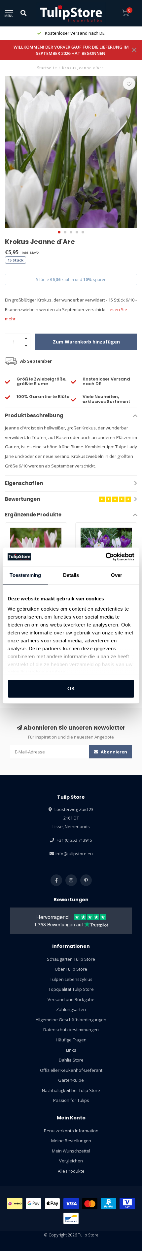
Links (71, 1050)
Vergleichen (71, 1161)
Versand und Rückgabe (71, 999)
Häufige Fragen (71, 1040)
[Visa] (71, 1203)
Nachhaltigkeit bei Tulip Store (71, 1090)
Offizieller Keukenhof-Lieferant (71, 1070)
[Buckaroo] (127, 1203)
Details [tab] (71, 575)
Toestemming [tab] (25, 575)
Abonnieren (113, 752)
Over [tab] (116, 575)
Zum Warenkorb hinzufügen (86, 342)
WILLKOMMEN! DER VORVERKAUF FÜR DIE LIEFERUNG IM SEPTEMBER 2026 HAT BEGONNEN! (71, 50)
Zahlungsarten (71, 1009)
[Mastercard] (90, 1203)
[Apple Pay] (52, 1203)
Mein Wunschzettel (71, 1151)
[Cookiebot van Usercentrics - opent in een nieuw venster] (105, 556)
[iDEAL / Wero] (14, 1203)
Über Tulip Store (71, 969)
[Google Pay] (33, 1203)
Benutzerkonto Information (71, 1131)
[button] (59, 232)
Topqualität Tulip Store (71, 989)
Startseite (47, 67)
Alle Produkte (71, 1171)
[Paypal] (108, 1203)
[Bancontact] (71, 1218)
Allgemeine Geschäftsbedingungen (71, 1020)
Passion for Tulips (71, 1100)
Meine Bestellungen (71, 1141)
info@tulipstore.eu (74, 854)
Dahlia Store (71, 1060)
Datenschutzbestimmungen (71, 1029)
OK (71, 688)
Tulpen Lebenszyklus (71, 979)
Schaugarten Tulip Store (71, 959)
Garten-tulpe (71, 1080)
